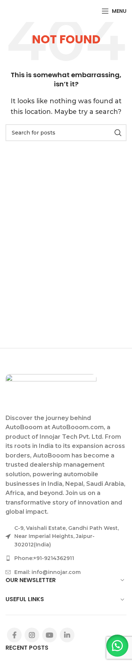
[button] (117, 646)
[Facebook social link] (14, 635)
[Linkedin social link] (67, 635)
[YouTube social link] (49, 635)
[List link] (66, 558)
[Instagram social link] (32, 635)
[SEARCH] (118, 132)
